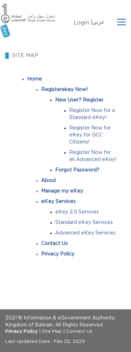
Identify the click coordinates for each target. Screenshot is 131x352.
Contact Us (79, 331)
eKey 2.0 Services (77, 212)
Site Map (52, 331)
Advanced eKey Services (85, 233)
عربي (98, 22)
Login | (83, 23)
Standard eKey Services (84, 222)
